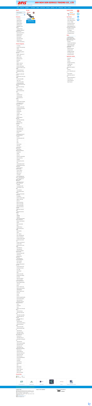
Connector (18, 105)
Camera (18, 93)
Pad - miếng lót (19, 233)
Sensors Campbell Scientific (21, 297)
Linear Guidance (19, 189)
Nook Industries (19, 230)
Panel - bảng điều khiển (20, 235)
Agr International (19, 50)
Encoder (18, 132)
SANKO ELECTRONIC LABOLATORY (70, 46)
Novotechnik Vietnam (70, 54)
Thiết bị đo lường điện (20, 326)
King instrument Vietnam (20, 32)
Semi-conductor (69, 73)
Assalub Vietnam (19, 20)
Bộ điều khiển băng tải (20, 70)
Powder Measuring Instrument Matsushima (19, 259)
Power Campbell (19, 261)
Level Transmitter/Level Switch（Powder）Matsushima (20, 179)
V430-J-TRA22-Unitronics (71, 20)
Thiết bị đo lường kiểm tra (71, 77)
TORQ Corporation (19, 355)
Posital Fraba (19, 254)
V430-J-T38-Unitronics (70, 31)
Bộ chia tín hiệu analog (20, 66)
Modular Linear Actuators (20, 221)
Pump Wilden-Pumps (70, 52)
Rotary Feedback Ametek (20, 282)
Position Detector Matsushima (19, 257)
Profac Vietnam (19, 37)
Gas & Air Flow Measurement (18, 148)
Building (68, 59)
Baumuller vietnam (19, 58)
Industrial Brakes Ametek (20, 163)
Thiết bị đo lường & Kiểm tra (21, 322)
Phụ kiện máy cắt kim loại (20, 242)
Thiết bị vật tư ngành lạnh (20, 352)
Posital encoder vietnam (71, 44)
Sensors (18, 295)
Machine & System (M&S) (20, 197)
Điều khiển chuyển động (20, 119)
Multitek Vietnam (19, 35)
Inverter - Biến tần (19, 170)
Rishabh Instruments (70, 48)
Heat (17, 162)
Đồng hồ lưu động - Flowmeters (19, 123)
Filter (17, 141)
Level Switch (19, 174)
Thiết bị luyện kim (19, 341)
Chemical (68, 61)
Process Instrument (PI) (20, 266)
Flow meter (18, 145)
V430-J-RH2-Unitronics (70, 18)
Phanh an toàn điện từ (20, 236)
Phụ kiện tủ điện (19, 243)
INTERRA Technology (70, 51)
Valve (17, 364)
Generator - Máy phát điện (21, 156)
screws (18, 294)
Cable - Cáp (18, 80)
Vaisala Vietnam (19, 363)
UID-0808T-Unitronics (70, 28)
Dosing (18, 125)
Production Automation (20, 267)
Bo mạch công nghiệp (20, 78)
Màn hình (18, 200)
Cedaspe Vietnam (19, 23)
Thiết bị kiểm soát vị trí (20, 337)
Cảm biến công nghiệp (20, 81)
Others (18, 232)
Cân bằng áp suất (19, 94)
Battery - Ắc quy (19, 57)
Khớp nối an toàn (19, 171)
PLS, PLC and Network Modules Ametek (20, 251)
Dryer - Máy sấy (19, 126)
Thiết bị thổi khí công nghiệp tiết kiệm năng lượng (20, 348)
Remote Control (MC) (20, 273)
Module (18, 222)
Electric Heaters (19, 131)
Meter (17, 214)
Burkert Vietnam (19, 21)
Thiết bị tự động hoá (70, 80)
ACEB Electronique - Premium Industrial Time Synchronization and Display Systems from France (71, 38)
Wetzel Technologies (20, 372)
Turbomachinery (19, 361)
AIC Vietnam (19, 18)
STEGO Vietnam (19, 40)
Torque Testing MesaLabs (21, 357)
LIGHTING (18, 184)
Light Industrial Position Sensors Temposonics (20, 183)
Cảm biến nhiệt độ (19, 89)
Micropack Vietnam (20, 34)
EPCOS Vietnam (19, 24)
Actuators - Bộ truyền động (21, 47)
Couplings (18, 112)
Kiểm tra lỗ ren (19, 173)
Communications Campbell (21, 101)
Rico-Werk (18, 276)
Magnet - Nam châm (20, 199)
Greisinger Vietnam (20, 28)
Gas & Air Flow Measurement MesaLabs (20, 150)
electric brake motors (20, 129)
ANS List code (19, 55)
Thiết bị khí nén (19, 336)
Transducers (19, 358)
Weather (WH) (19, 370)
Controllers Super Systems (21, 108)
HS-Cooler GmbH (70, 49)
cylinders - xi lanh (19, 114)
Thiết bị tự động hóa (20, 351)
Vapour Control (19, 366)
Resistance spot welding (20, 275)
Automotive (69, 58)
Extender (18, 136)
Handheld (18, 159)
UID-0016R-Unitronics (70, 24)
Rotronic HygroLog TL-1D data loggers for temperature (71, 27)
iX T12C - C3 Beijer (70, 21)
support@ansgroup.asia (72, 13)
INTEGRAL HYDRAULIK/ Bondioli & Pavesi (20, 31)
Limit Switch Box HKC (20, 186)
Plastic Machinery (19, 247)
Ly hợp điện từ (19, 196)
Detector (18, 115)
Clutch (18, 100)
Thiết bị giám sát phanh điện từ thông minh (20, 334)
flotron (18, 142)
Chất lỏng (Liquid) (19, 96)
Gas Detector (19, 151)
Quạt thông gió (19, 270)
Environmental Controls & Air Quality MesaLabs (20, 135)
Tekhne (18, 304)
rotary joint (18, 283)
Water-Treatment (69, 81)
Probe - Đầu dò (19, 262)
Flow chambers (19, 144)
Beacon (18, 61)
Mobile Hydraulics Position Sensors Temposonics (20, 219)
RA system (69, 41)
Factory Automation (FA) (20, 138)
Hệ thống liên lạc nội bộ (20, 160)
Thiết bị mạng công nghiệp (21, 343)
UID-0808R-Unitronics (70, 33)
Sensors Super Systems (20, 298)
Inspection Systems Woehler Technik (19, 168)
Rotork (18, 285)
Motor (17, 225)
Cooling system (19, 111)
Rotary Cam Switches (20, 278)
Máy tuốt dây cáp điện (20, 205)
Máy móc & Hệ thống (20, 202)
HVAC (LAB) (69, 65)
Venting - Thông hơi (20, 369)
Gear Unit (18, 154)
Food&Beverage (69, 64)
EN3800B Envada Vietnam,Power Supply (30, 21)
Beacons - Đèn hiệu (20, 63)
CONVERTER (19, 109)
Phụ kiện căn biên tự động (21, 238)
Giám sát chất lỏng (19, 157)
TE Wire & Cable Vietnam (20, 41)
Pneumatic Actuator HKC (20, 253)
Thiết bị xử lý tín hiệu (20, 354)
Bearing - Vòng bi (19, 64)
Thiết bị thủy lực (19, 349)
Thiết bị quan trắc (19, 346)
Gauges (18, 153)
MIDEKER (18, 215)
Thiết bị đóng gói (19, 330)
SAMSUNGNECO (19, 289)
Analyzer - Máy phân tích (20, 54)
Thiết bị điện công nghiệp (20, 314)
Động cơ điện (19, 121)
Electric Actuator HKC (20, 128)
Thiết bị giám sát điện (20, 332)
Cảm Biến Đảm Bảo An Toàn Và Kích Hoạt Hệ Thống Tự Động (20, 84)
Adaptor (18, 48)
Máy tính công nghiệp (20, 203)
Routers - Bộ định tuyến (20, 286)
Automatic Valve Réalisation (71, 42)
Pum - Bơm (18, 269)
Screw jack (18, 292)
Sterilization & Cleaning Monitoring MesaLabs (20, 302)
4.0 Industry (18, 45)
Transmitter (18, 360)
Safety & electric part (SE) (21, 288)
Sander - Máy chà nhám (20, 291)
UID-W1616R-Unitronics (71, 23)
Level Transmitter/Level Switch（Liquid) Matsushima (20, 177)
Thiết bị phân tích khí (20, 344)
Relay (17, 272)
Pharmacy (68, 69)
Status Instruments (19, 300)
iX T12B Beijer (69, 30)
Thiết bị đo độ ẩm (19, 321)
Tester (18, 307)
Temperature (19, 305)
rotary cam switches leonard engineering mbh (20, 280)
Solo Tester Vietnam (20, 38)
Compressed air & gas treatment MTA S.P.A (19, 103)
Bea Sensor (18, 60)
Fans (17, 139)
